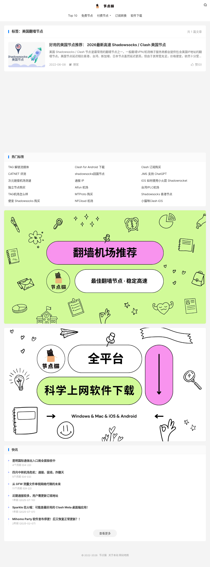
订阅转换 (121, 15)
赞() (196, 64)
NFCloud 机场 (84, 201)
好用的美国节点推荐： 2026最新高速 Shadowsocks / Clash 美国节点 (107, 45)
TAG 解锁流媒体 (18, 167)
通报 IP (79, 180)
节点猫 (105, 6)
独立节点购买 (16, 187)
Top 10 (72, 15)
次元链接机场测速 (19, 180)
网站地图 (124, 555)
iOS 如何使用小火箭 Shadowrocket (164, 180)
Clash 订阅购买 (151, 167)
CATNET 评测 (17, 173)
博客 (74, 64)
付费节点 (102, 15)
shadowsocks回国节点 (90, 173)
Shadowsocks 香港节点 (156, 194)
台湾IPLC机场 (150, 187)
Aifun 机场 (81, 187)
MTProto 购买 (84, 194)
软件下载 (136, 15)
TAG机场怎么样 (18, 194)
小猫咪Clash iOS (152, 201)
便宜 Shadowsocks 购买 (24, 201)
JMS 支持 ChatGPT (154, 173)
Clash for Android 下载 (90, 167)
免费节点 (87, 15)
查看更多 (105, 533)
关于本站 (113, 555)
